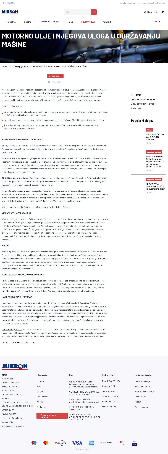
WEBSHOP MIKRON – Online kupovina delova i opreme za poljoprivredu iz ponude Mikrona (155, 161)
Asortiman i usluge (49, 21)
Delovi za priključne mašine (143, 99)
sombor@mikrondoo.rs (12, 418)
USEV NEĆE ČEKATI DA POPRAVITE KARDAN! (155, 136)
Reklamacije (140, 401)
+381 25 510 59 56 (9, 410)
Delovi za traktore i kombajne (144, 103)
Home (4, 66)
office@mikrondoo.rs (11, 394)
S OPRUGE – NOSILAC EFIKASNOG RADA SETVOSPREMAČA (84, 392)
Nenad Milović (31, 342)
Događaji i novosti (154, 152)
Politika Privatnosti (143, 386)
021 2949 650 (9, 3)
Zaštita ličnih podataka (145, 391)
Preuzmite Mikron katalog (49, 416)
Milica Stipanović (16, 342)
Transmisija (136, 108)
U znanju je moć (20, 66)
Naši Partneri (42, 396)
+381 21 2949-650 (9, 386)
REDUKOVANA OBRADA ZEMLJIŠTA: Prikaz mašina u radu (156, 186)
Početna (11, 21)
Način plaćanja (141, 407)
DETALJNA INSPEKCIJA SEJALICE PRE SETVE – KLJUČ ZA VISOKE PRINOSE (84, 417)
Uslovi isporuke (142, 396)
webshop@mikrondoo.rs (13, 426)
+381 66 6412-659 (9, 413)
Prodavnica (41, 407)
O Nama (27, 21)
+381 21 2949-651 (9, 390)
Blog (71, 21)
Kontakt (107, 21)
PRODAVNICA (88, 21)
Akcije (149, 130)
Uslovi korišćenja (142, 381)
